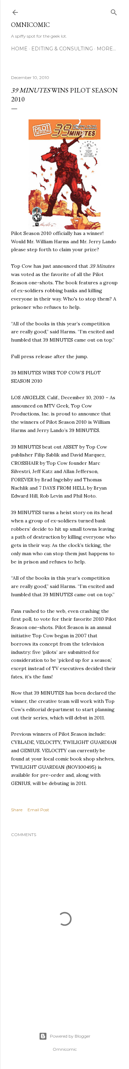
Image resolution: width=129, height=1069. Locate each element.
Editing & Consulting (62, 49)
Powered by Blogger (70, 1036)
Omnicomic (30, 25)
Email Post (38, 809)
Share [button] (16, 809)
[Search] (114, 11)
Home (19, 49)
